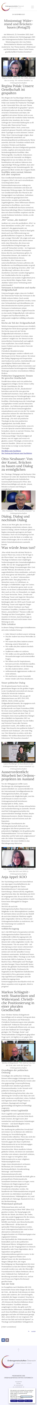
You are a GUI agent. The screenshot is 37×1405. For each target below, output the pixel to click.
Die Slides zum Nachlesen (11, 451)
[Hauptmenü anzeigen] (33, 7)
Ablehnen (21, 1400)
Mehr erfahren (28, 1400)
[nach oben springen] (18, 1350)
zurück (33, 1331)
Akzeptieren (14, 1400)
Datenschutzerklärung (26, 1396)
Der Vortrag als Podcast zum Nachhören (16, 453)
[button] (3, 1340)
